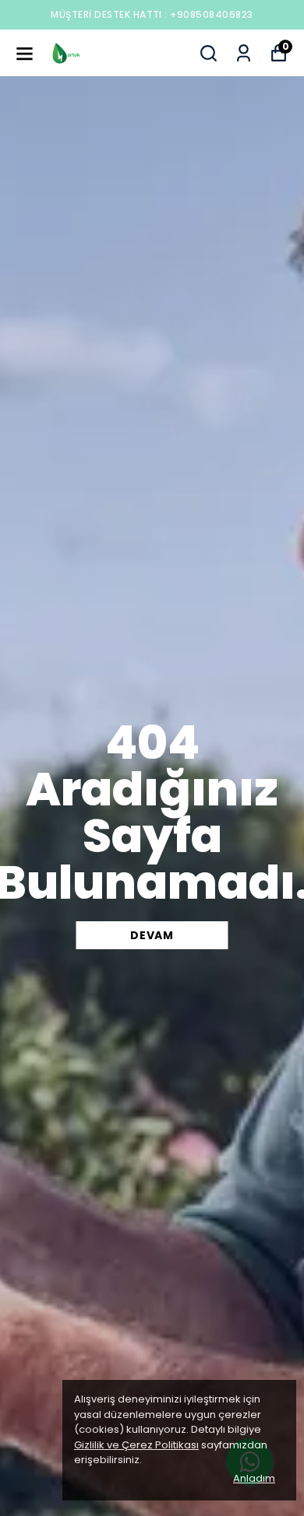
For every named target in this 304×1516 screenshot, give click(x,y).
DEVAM (152, 935)
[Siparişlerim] (243, 53)
